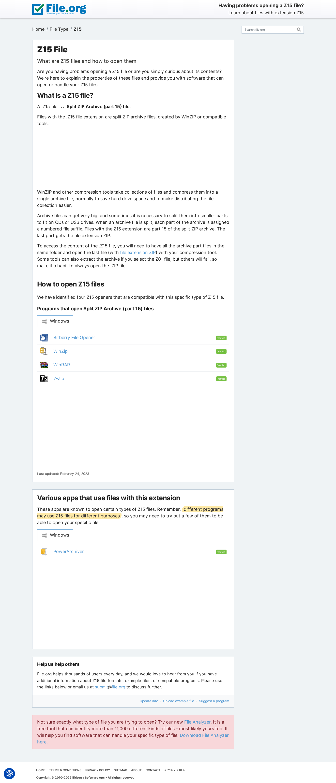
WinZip (60, 351)
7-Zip (58, 378)
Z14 (170, 770)
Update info (149, 701)
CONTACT (153, 770)
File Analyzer (197, 722)
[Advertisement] (133, 157)
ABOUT (136, 770)
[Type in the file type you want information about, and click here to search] (299, 28)
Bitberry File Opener (74, 337)
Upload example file (178, 701)
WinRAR (61, 364)
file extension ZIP (138, 252)
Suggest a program (214, 701)
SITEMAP (120, 770)
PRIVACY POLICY (97, 770)
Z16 (179, 770)
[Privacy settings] (9, 773)
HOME (40, 770)
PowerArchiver (68, 551)
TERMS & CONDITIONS (65, 770)
